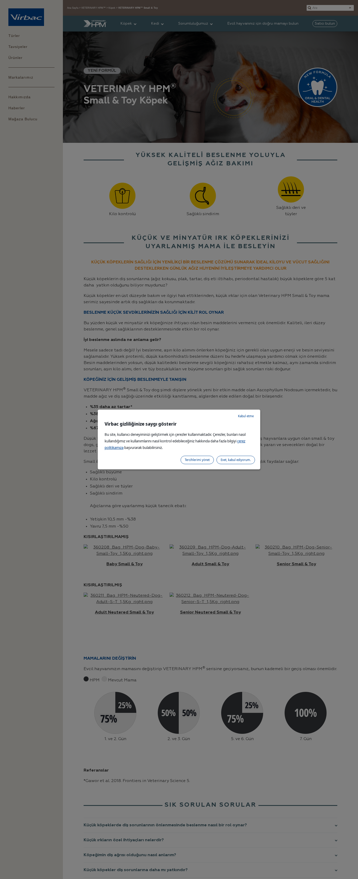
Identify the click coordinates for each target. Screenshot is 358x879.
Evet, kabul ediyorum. (236, 460)
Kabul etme (246, 416)
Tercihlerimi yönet (197, 460)
